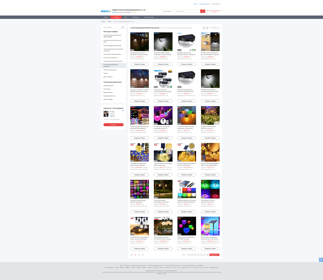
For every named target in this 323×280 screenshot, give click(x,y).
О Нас (125, 17)
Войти (195, 4)
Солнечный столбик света (110, 57)
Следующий (213, 255)
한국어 (174, 267)
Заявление (127, 265)
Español (144, 267)
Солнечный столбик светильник (112, 54)
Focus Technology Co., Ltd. (160, 270)
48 (142, 255)
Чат (113, 116)
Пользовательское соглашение (139, 265)
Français (138, 267)
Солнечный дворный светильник (112, 45)
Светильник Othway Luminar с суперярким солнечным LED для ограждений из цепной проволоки (163, 54)
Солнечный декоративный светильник (110, 65)
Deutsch (149, 267)
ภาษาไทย (195, 267)
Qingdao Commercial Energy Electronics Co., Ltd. (129, 10)
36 (139, 255)
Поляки (105, 73)
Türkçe (200, 267)
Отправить (113, 124)
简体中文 (122, 267)
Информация (200, 265)
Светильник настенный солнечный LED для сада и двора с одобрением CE (163, 91)
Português (155, 267)
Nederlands (184, 267)
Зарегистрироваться (204, 4)
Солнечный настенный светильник (112, 61)
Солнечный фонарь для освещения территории (113, 50)
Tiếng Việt (206, 267)
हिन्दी (190, 267)
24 (135, 255)
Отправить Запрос (139, 64)
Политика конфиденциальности (156, 265)
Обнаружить (135, 17)
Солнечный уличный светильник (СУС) (112, 41)
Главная (105, 17)
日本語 (133, 267)
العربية (179, 267)
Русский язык (168, 267)
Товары (117, 17)
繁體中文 (128, 267)
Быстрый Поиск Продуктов (188, 265)
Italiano (161, 267)
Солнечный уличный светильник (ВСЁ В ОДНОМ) (112, 36)
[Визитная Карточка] (123, 110)
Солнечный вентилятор (109, 70)
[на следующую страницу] (217, 28)
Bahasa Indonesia (214, 267)
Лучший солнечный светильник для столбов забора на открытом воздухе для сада (210, 54)
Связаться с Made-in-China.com (172, 265)
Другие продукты (108, 76)
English (116, 267)
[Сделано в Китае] (112, 3)
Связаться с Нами (149, 17)
